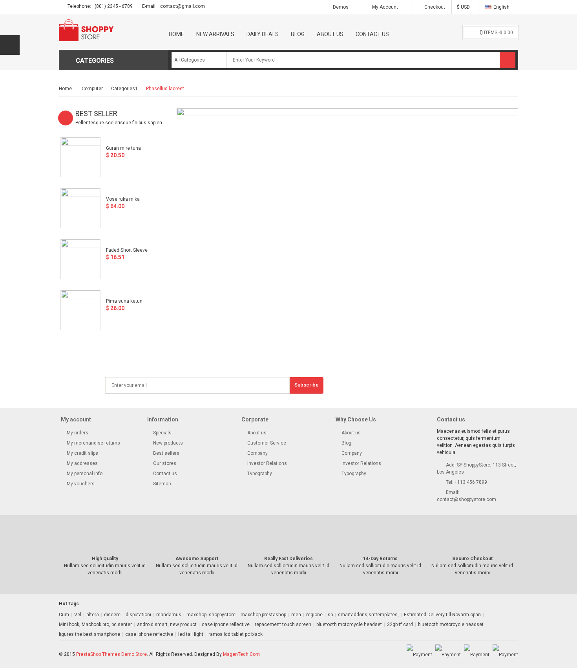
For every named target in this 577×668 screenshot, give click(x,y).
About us (257, 433)
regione (314, 614)
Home (176, 34)
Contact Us (372, 34)
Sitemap (161, 483)
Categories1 (124, 88)
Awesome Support (196, 558)
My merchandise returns (93, 443)
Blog (298, 34)
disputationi (138, 614)
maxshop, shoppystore (211, 614)
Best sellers (165, 453)
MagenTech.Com (241, 654)
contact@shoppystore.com (466, 499)
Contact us (164, 473)
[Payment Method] (419, 654)
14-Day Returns (380, 558)
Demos (341, 7)
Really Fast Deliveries (288, 558)
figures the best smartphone (89, 634)
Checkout (434, 7)
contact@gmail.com (182, 6)
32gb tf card (400, 624)
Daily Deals (263, 34)
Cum (64, 614)
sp (330, 614)
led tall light (190, 634)
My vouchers (377, 73)
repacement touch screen (283, 624)
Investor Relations (267, 463)
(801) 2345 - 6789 (114, 6)
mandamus (168, 614)
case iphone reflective (226, 624)
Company (257, 453)
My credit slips (82, 453)
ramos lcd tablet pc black (235, 634)
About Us (330, 34)
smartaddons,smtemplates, (368, 614)
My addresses (82, 463)
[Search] (507, 60)
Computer (92, 88)
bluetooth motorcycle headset (349, 624)
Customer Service (266, 443)
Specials (162, 433)
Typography (259, 473)
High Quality (105, 558)
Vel (77, 614)
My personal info (84, 473)
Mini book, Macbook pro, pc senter (95, 624)
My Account (385, 7)
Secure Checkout (472, 558)
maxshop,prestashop (263, 614)
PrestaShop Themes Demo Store (111, 654)
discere (112, 614)
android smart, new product (167, 624)
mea (296, 614)
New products (167, 443)
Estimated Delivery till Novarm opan (442, 614)
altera (92, 614)
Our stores (164, 463)
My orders (77, 433)
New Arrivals (215, 34)
